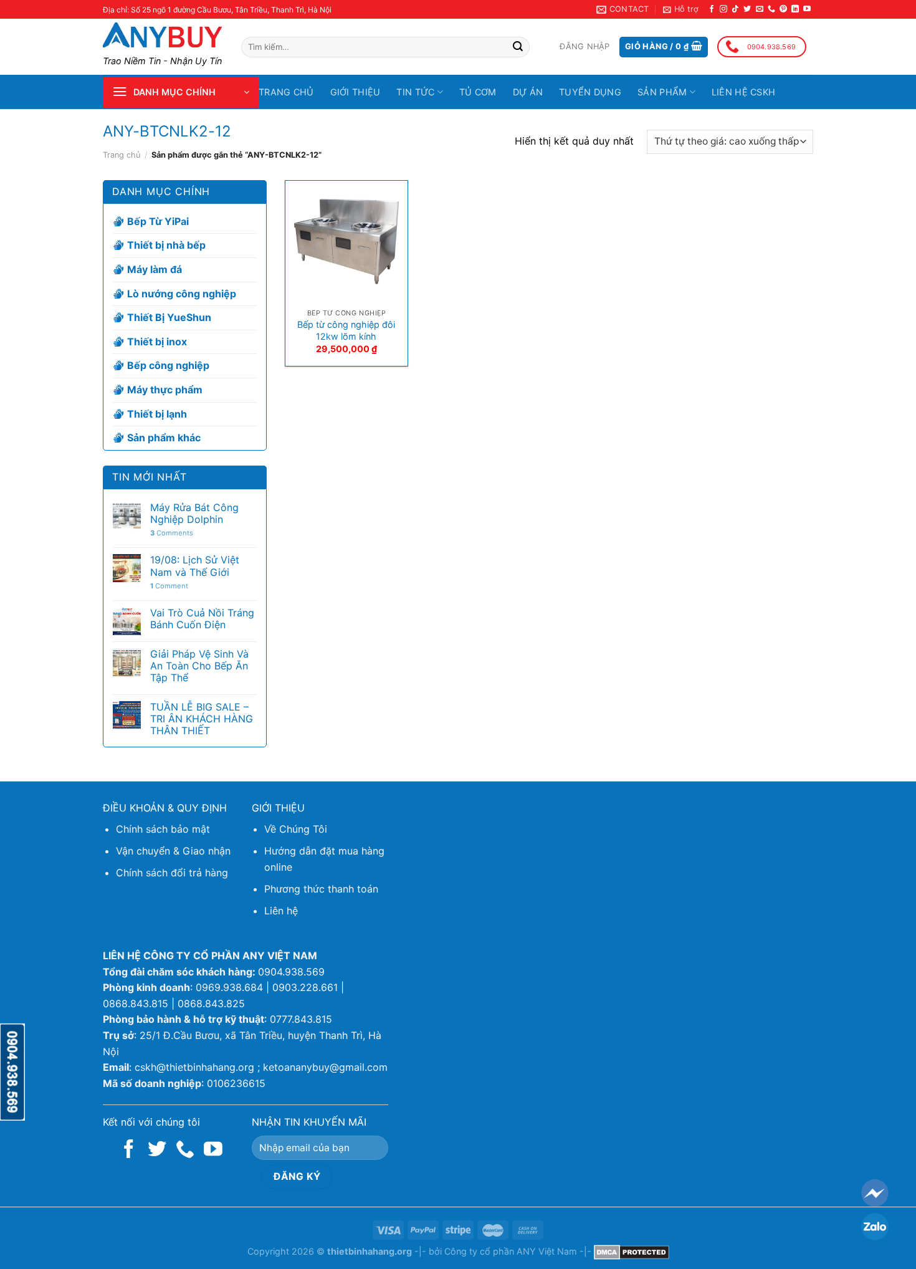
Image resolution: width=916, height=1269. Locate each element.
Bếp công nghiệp (168, 365)
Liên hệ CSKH (743, 92)
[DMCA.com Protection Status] (631, 1251)
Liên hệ (281, 910)
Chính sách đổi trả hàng (172, 872)
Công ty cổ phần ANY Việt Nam (510, 1251)
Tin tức (415, 92)
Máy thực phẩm (165, 389)
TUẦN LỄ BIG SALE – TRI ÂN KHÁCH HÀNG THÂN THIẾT (201, 719)
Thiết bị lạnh (157, 414)
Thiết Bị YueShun (169, 317)
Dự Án (528, 92)
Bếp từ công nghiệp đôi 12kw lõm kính (346, 330)
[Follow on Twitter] (747, 9)
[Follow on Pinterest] (783, 9)
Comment (169, 586)
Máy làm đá (154, 269)
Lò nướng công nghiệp (181, 293)
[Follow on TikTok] (735, 9)
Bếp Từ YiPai (158, 221)
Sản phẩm (662, 92)
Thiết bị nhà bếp (166, 245)
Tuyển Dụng (590, 92)
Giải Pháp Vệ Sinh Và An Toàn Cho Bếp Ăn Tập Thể (199, 666)
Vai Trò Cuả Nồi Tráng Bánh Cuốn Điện (202, 619)
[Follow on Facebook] (711, 9)
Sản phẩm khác (164, 437)
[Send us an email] (759, 9)
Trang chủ (286, 92)
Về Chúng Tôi (295, 829)
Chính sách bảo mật (163, 829)
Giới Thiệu (355, 92)
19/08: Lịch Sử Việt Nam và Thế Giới (194, 566)
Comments (171, 533)
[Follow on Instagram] (723, 9)
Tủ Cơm (478, 92)
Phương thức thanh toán (321, 889)
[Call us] (771, 9)
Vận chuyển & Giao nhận (173, 851)
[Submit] (517, 47)
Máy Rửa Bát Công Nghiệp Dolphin (194, 513)
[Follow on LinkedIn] (795, 9)
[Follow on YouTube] (807, 9)
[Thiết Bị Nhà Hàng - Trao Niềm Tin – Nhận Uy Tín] (162, 35)
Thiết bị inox (157, 341)
